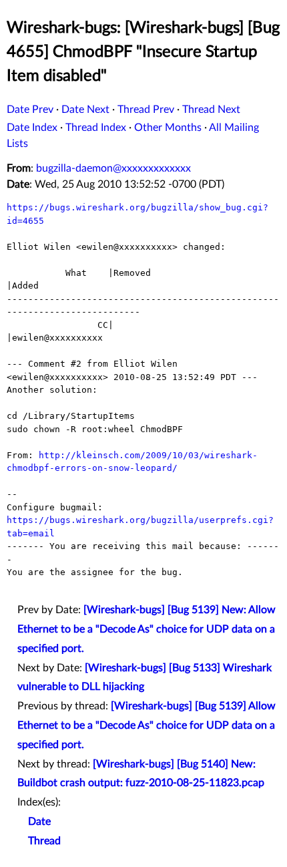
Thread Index (95, 127)
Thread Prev (145, 109)
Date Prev (30, 109)
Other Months (168, 127)
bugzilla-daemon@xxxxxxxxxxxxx (113, 168)
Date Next (85, 109)
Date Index (32, 127)
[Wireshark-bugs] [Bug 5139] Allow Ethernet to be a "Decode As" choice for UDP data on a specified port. (146, 725)
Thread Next (211, 109)
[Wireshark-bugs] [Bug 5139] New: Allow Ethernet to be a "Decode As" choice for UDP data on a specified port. (146, 629)
